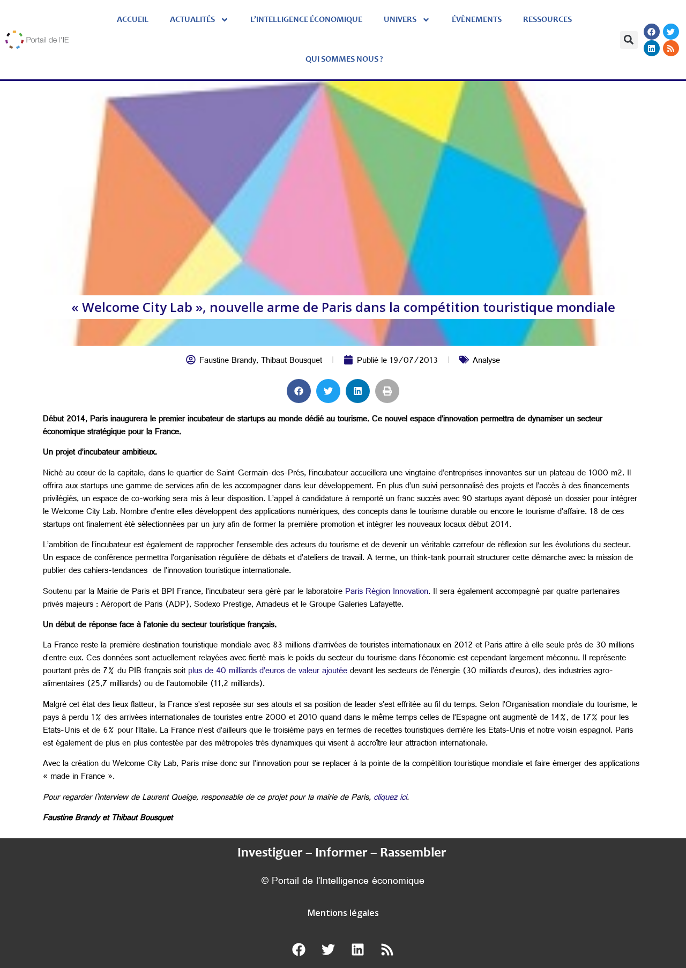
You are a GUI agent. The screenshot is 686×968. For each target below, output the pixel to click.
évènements (477, 20)
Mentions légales (343, 913)
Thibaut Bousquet (291, 361)
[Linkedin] (652, 48)
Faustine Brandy (227, 361)
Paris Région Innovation (386, 592)
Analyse (486, 361)
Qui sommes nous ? (344, 59)
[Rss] (671, 48)
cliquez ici (390, 798)
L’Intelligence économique (306, 20)
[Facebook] (652, 32)
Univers (400, 20)
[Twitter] (671, 32)
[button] (629, 40)
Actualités (192, 20)
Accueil (132, 20)
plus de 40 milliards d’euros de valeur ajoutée (267, 672)
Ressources (547, 20)
